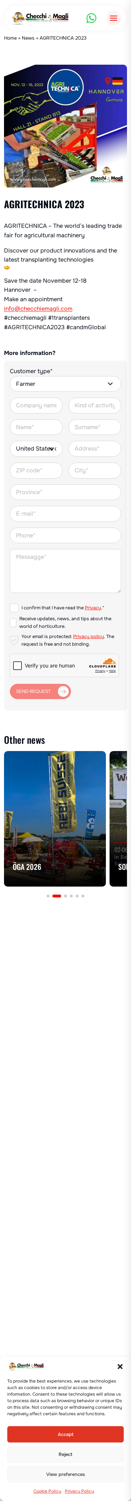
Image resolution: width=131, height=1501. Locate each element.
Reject (65, 1454)
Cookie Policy (47, 1491)
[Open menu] (114, 18)
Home (10, 38)
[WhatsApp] (91, 18)
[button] (120, 1366)
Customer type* (31, 371)
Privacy (93, 608)
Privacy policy (88, 636)
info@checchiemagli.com (38, 308)
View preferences (65, 1474)
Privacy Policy (79, 1491)
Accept (66, 1434)
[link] (55, 819)
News (28, 38)
